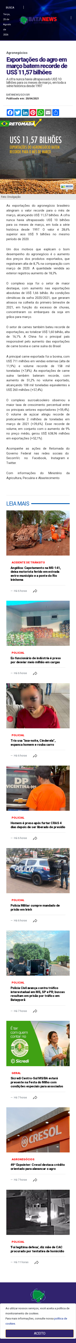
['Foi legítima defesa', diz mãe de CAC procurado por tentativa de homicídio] (38, 1212)
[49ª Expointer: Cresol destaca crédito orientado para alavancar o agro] (38, 1129)
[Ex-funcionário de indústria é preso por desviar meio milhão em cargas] (38, 623)
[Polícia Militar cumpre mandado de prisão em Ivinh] (38, 870)
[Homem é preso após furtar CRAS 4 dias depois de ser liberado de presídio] (38, 788)
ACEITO (39, 1333)
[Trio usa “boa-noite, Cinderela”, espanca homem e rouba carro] (38, 705)
